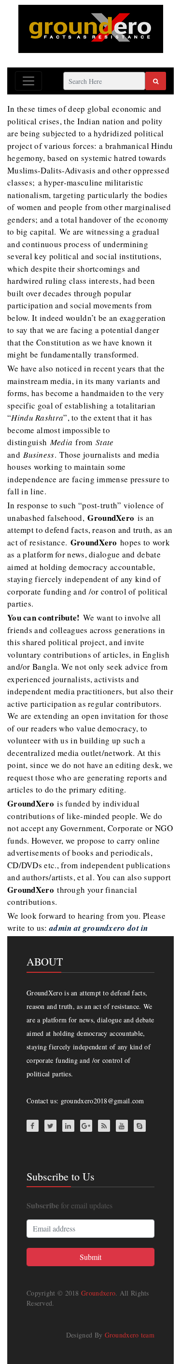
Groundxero (98, 1293)
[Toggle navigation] (28, 81)
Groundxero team (130, 1334)
